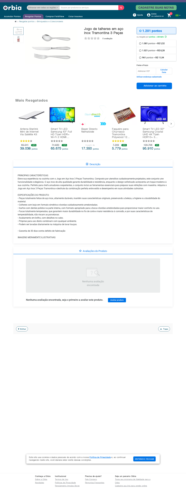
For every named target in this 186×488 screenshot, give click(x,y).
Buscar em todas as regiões (43, 8)
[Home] (12, 8)
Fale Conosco (91, 480)
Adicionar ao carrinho (154, 85)
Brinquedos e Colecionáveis (50, 22)
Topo (165, 329)
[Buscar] (121, 7)
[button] (178, 15)
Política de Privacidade (100, 458)
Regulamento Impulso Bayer (67, 486)
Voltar (22, 329)
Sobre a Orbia (41, 480)
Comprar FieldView (55, 16)
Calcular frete (164, 71)
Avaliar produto (117, 300)
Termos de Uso (61, 480)
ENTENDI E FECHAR (144, 459)
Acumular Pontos (12, 16)
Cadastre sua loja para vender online (131, 486)
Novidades (39, 483)
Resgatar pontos (27, 22)
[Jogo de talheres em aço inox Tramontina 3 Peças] (18, 31)
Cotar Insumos (75, 16)
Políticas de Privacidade (65, 483)
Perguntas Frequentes (94, 483)
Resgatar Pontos (33, 16)
